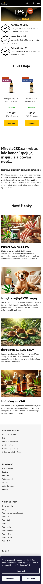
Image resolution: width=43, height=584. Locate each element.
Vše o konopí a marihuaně (12, 513)
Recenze (5, 475)
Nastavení (21, 571)
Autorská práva (8, 486)
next (40, 89)
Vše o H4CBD (7, 530)
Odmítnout (10, 578)
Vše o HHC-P (7, 537)
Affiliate (5, 482)
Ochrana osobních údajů (11, 452)
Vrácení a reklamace (10, 441)
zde (29, 565)
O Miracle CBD (7, 468)
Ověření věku (7, 445)
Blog (4, 509)
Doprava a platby (9, 434)
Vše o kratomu (8, 527)
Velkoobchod (7, 479)
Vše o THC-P (7, 541)
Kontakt (5, 489)
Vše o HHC (6, 534)
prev (2, 89)
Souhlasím (30, 578)
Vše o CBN (6, 523)
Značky (5, 472)
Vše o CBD (6, 516)
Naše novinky (7, 506)
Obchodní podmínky (10, 448)
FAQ (4, 438)
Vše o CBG (6, 520)
